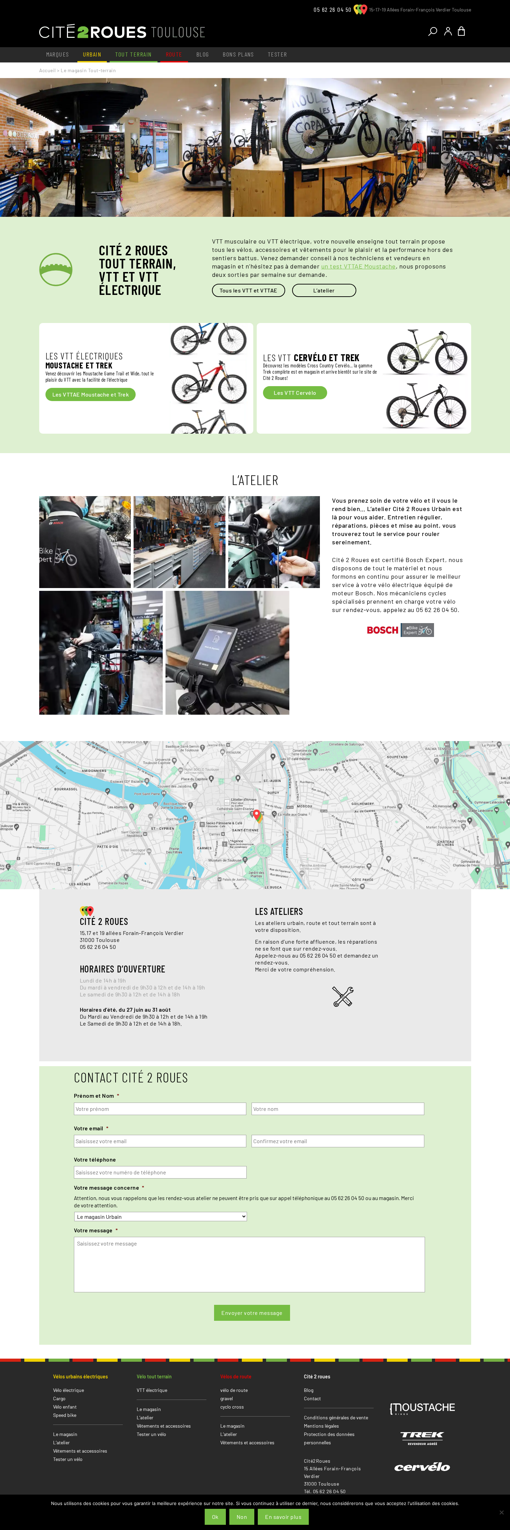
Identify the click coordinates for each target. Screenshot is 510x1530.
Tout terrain (133, 54)
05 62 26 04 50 (332, 9)
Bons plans (238, 54)
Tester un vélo (68, 1459)
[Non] (501, 1512)
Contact (312, 1398)
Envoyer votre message (251, 1312)
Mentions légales (321, 1426)
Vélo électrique (68, 1390)
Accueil (47, 70)
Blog (202, 54)
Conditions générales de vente (336, 1417)
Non (242, 1516)
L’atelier (323, 290)
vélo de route (234, 1390)
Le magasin (65, 1434)
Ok (215, 1516)
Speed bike (64, 1415)
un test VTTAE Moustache (358, 266)
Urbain (92, 54)
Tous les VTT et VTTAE (249, 290)
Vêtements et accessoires (80, 1451)
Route (174, 54)
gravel (226, 1398)
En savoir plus (283, 1516)
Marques (57, 54)
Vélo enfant (65, 1407)
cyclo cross (232, 1407)
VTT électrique (152, 1390)
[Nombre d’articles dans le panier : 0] (463, 31)
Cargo (59, 1398)
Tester (277, 54)
